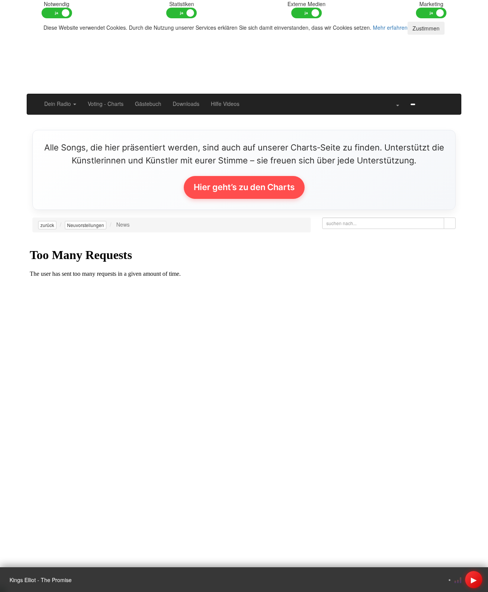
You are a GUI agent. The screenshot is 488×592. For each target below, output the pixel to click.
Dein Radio (58, 103)
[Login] (449, 100)
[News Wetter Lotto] (426, 100)
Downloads (186, 103)
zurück (47, 225)
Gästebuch (148, 103)
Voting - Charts (106, 103)
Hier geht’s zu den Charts (244, 187)
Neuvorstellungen (85, 225)
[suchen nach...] (450, 223)
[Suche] (384, 100)
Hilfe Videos (225, 103)
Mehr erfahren (390, 27)
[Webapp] (438, 100)
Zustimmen (426, 28)
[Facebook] (413, 103)
